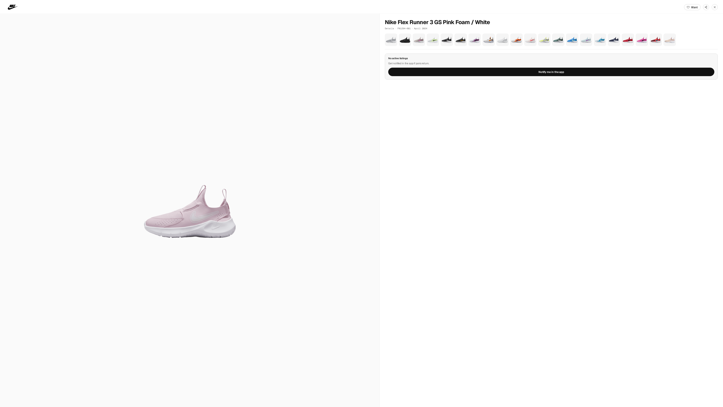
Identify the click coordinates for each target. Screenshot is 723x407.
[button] (189, 210)
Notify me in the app (551, 72)
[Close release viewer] (715, 7)
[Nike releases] (13, 7)
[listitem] (391, 40)
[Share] (706, 7)
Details (389, 28)
